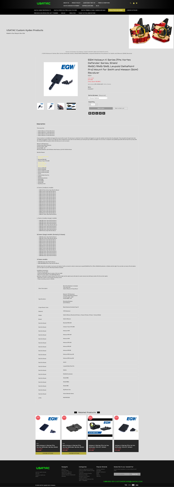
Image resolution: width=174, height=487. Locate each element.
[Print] (96, 113)
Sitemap (64, 476)
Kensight (98, 470)
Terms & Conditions (67, 473)
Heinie (98, 474)
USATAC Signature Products (86, 469)
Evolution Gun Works (84, 476)
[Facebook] (90, 113)
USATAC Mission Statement (68, 474)
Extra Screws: (97, 95)
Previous (37, 431)
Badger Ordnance (100, 472)
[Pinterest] (103, 113)
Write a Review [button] (107, 84)
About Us (64, 469)
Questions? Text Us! (67, 472)
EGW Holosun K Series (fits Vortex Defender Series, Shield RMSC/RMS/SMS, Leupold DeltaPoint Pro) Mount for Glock (47, 448)
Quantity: (91, 102)
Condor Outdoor (83, 477)
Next (137, 431)
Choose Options (48, 453)
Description (41, 124)
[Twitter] (100, 113)
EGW (97, 473)
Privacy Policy (65, 470)
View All (98, 476)
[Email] (93, 113)
